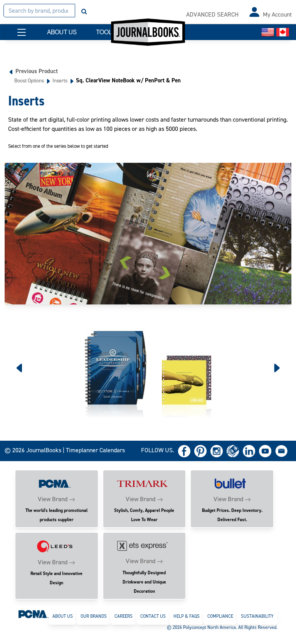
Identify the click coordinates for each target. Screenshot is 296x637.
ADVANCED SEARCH (212, 14)
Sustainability (257, 616)
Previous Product (36, 71)
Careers (123, 616)
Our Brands (94, 616)
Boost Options (29, 80)
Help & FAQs (186, 616)
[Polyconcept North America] (33, 614)
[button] (21, 32)
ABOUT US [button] (62, 32)
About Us (62, 616)
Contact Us (153, 616)
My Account (277, 14)
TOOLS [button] (106, 32)
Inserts (59, 80)
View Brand (52, 499)
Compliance (220, 616)
